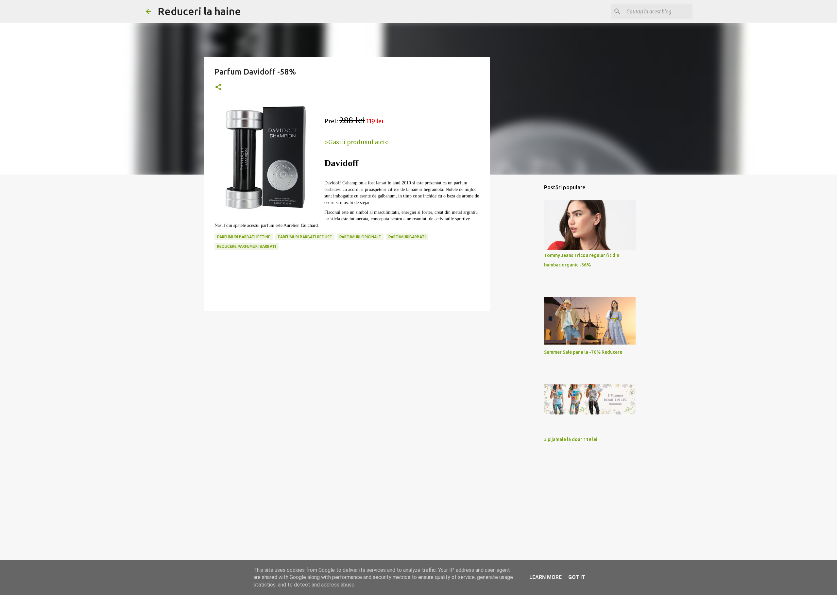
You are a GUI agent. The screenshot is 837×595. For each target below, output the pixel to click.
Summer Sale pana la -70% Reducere (583, 352)
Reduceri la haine (199, 11)
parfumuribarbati (407, 237)
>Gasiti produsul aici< (356, 142)
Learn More (545, 577)
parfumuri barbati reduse (305, 237)
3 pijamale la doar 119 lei (570, 439)
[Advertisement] (346, 367)
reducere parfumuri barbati (246, 246)
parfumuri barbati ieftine (243, 237)
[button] (218, 87)
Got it (576, 577)
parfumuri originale (360, 237)
